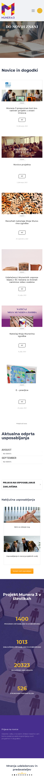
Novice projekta (22, 165)
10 (31, 774)
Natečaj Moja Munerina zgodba (22, 335)
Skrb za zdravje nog (22, 527)
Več (22, 120)
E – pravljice (22, 390)
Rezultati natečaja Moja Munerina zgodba (22, 222)
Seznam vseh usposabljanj (22, 571)
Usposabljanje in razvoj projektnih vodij (22, 556)
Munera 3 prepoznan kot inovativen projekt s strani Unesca (22, 110)
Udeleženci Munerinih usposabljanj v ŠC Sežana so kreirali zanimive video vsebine (22, 279)
